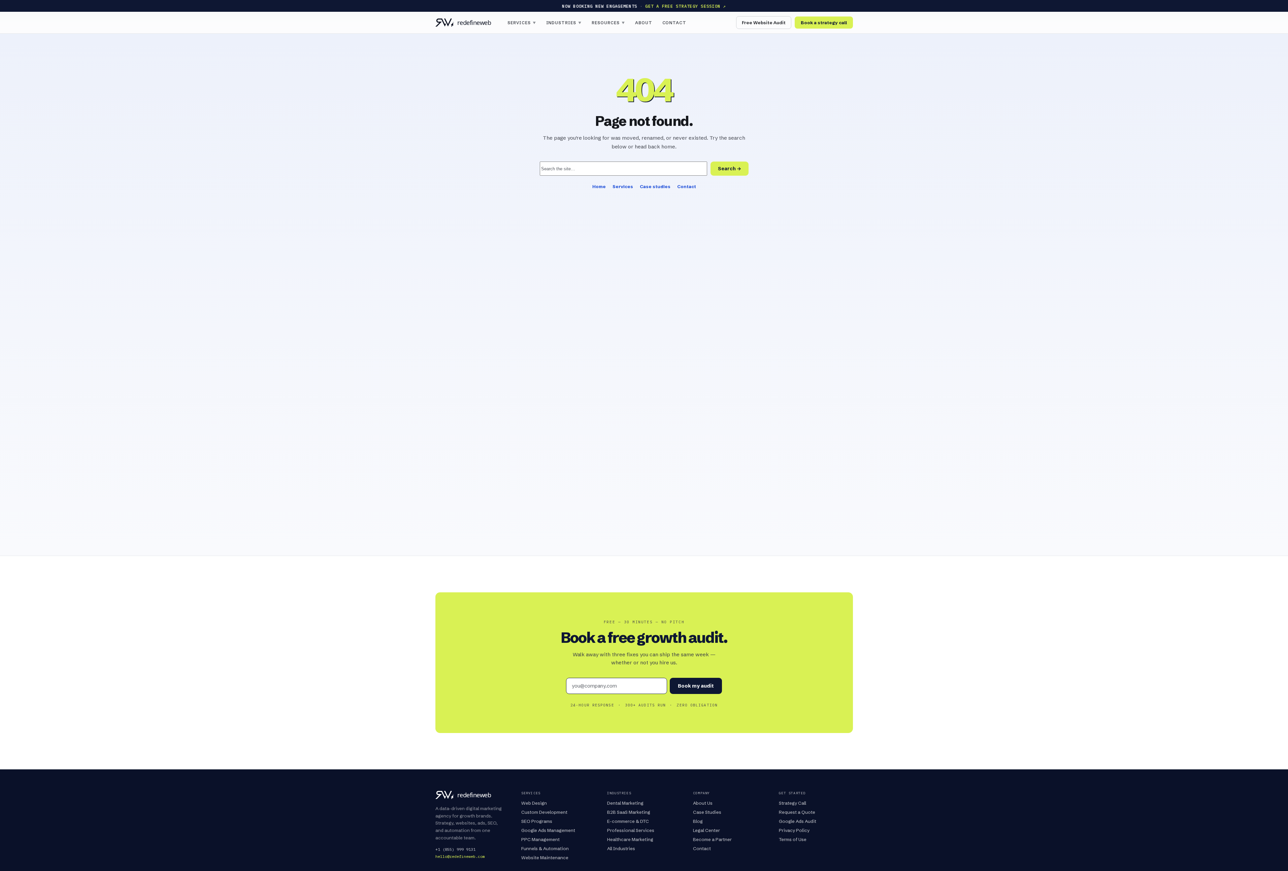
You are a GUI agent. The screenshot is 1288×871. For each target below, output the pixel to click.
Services (521, 22)
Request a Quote (797, 812)
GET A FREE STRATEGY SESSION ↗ (685, 6)
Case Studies (707, 812)
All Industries (621, 848)
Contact (674, 22)
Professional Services (630, 830)
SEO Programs (536, 821)
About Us (703, 803)
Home (599, 186)
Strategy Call (792, 803)
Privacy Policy (794, 830)
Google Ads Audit (797, 821)
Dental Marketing (625, 803)
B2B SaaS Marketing (628, 812)
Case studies (655, 186)
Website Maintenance (544, 857)
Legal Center (706, 830)
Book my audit (696, 686)
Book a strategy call (824, 22)
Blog (698, 821)
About (643, 22)
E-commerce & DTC (628, 821)
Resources (608, 22)
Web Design (534, 803)
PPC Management (540, 839)
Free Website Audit (764, 22)
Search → (729, 169)
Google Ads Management (548, 830)
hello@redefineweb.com (460, 856)
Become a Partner (712, 839)
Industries (564, 22)
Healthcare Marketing (630, 839)
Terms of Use (792, 839)
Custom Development (544, 812)
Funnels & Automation (545, 848)
